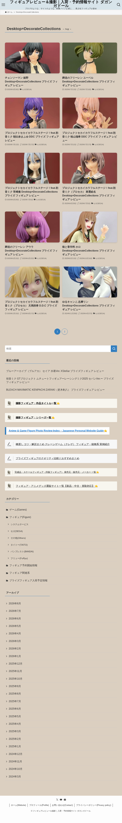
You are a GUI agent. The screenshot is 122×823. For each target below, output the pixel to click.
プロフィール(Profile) (39, 805)
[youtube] (61, 799)
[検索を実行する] (114, 348)
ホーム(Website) (18, 805)
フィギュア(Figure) (20, 517)
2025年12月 (15, 663)
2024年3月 (15, 776)
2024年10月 (15, 769)
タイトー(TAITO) (19, 545)
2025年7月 (15, 701)
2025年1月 (15, 746)
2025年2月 (15, 739)
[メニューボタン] (3, 5)
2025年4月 (15, 723)
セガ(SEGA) (17, 531)
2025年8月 (15, 693)
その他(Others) (18, 538)
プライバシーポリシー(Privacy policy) (93, 805)
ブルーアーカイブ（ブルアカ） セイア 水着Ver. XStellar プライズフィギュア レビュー (55, 371)
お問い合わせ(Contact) (62, 805)
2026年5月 (15, 626)
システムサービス (19, 524)
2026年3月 (15, 641)
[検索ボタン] (118, 5)
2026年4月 (15, 633)
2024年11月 (15, 761)
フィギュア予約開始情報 (23, 565)
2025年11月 (15, 671)
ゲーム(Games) (18, 509)
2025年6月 (15, 708)
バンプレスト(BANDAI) (22, 551)
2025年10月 (15, 678)
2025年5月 (15, 716)
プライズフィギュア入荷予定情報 (28, 580)
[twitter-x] (57, 799)
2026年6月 (15, 618)
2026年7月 (15, 611)
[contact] (64, 799)
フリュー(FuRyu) (19, 558)
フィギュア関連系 (19, 572)
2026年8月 (15, 603)
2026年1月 (15, 656)
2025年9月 (15, 686)
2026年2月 (15, 648)
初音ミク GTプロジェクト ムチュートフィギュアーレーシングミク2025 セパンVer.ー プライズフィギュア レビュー (60, 380)
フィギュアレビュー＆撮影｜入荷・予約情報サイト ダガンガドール (61, 4)
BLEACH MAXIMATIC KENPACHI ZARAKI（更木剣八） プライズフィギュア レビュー (55, 389)
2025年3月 (15, 731)
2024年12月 (15, 754)
